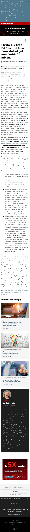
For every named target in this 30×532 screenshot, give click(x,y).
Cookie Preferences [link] (15, 524)
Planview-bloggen (15, 28)
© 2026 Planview (15, 520)
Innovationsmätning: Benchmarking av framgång (14, 380)
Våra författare (16, 498)
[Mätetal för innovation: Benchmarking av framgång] (15, 368)
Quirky (3, 142)
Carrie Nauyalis (9, 403)
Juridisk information (10, 522)
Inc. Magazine (16, 214)
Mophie (25, 174)
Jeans (24, 118)
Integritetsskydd (21, 522)
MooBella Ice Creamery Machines (18, 122)
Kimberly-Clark (19, 95)
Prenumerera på (15, 514)
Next (15, 493)
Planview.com (8, 23)
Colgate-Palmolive (6, 95)
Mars (24, 93)
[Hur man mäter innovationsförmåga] (15, 340)
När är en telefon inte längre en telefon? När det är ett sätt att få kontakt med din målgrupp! (14, 292)
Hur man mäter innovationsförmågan (13, 351)
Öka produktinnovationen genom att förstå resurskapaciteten (13, 322)
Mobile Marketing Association (17, 144)
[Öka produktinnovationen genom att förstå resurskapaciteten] (15, 310)
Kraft (21, 93)
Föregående (15, 486)
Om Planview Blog (6, 498)
